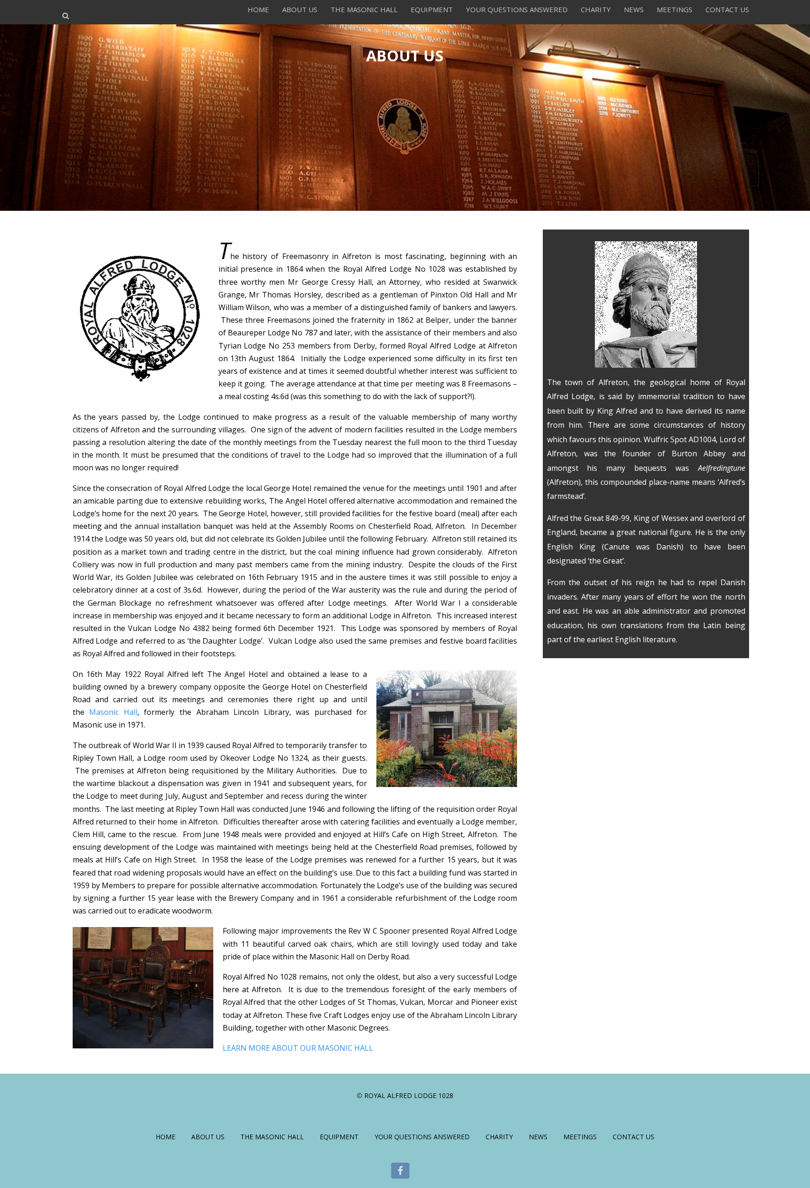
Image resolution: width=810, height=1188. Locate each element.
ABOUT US (299, 9)
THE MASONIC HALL (364, 9)
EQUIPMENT (432, 9)
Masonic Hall (113, 712)
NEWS (634, 9)
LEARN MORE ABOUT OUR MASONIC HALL (298, 1048)
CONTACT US (727, 9)
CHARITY (596, 9)
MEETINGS (674, 9)
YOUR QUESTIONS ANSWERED (517, 9)
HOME (258, 9)
